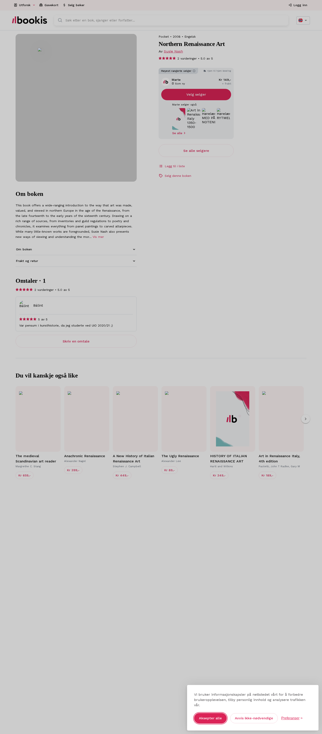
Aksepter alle (210, 718)
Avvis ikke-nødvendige (254, 718)
